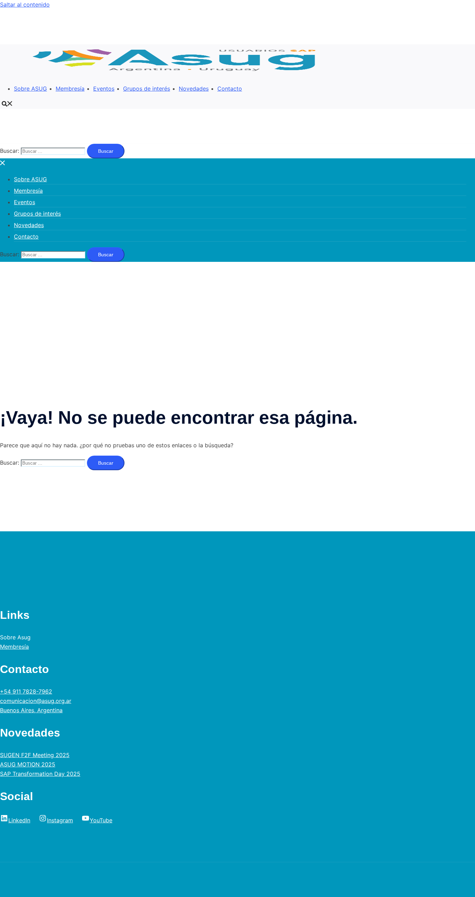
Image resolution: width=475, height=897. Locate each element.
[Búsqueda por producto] (7, 103)
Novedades (194, 88)
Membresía (70, 88)
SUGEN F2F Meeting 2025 (35, 754)
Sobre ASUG (30, 88)
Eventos (103, 88)
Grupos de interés (146, 88)
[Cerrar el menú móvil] (3, 162)
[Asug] (178, 73)
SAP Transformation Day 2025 (40, 773)
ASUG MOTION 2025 (27, 764)
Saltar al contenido (25, 4)
